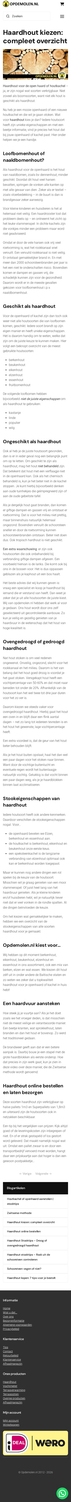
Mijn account (11, 1420)
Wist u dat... (10, 1312)
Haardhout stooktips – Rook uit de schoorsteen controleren (28, 1257)
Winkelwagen (11, 1424)
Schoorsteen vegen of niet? (24, 1268)
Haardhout (9, 1381)
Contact (8, 1351)
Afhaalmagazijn (12, 1402)
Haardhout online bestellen (24, 1231)
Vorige (27, 1174)
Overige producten (14, 1398)
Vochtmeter (10, 1386)
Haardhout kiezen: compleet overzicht (31, 1222)
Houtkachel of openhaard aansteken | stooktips (30, 1201)
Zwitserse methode (19, 1213)
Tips (5, 1347)
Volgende (41, 1174)
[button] (62, 16)
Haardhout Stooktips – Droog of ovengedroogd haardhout (27, 1243)
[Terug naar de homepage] (20, 4)
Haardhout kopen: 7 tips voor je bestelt (31, 1278)
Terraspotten (11, 1394)
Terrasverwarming (14, 1390)
